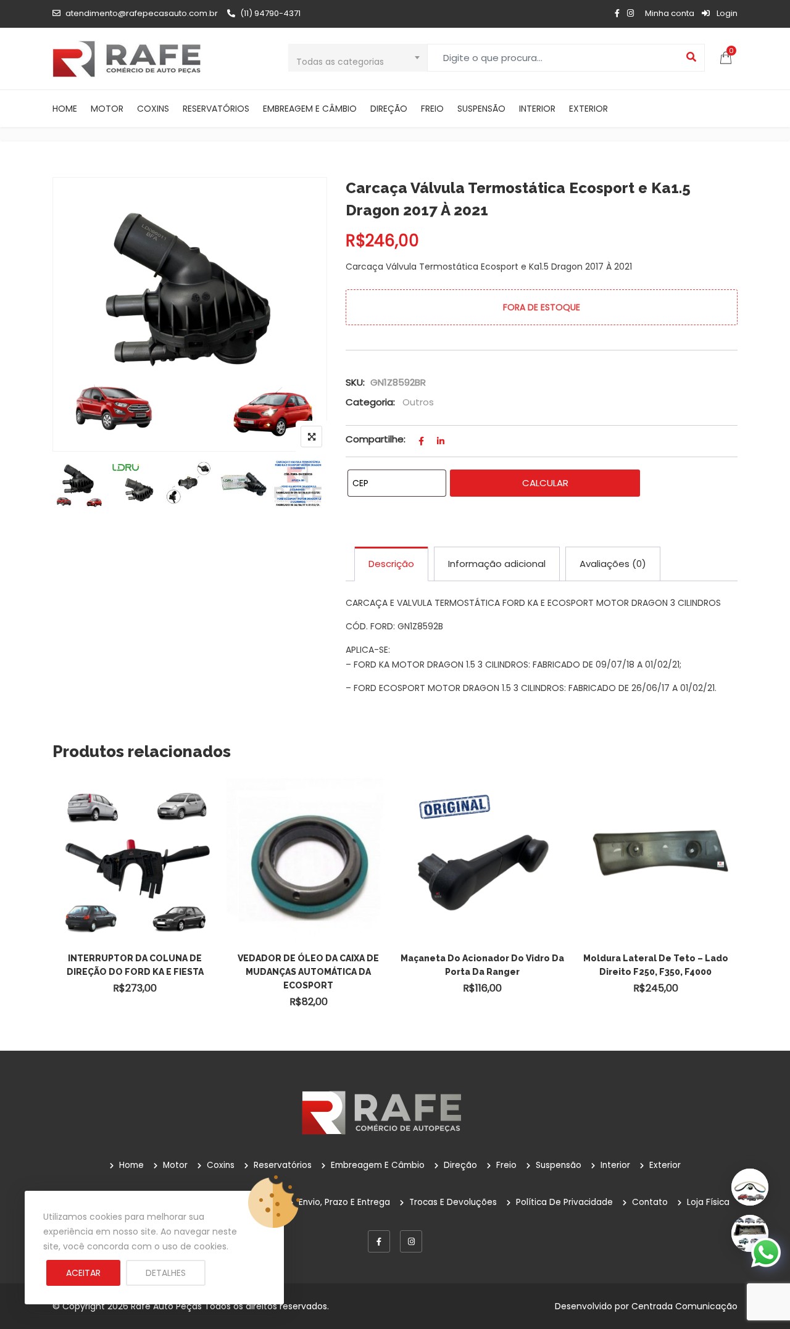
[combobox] (357, 58)
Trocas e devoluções (453, 1202)
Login (726, 13)
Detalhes (166, 1273)
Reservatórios (216, 108)
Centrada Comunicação (684, 1306)
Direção (388, 108)
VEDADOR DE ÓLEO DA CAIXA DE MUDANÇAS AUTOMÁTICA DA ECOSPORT (308, 971)
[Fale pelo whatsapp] (766, 1252)
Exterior (588, 108)
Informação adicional (497, 563)
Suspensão (481, 108)
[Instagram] (411, 1241)
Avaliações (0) (613, 563)
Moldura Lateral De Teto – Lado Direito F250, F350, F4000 (655, 965)
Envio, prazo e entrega (344, 1202)
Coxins (153, 108)
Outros (418, 401)
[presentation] (61, 907)
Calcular (545, 482)
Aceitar (83, 1273)
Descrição (391, 563)
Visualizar (140, 838)
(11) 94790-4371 (270, 13)
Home (64, 108)
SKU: (355, 382)
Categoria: (370, 401)
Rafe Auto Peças (166, 1306)
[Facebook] (379, 1241)
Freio (432, 108)
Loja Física (708, 1202)
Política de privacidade (564, 1202)
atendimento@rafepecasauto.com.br (141, 13)
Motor (107, 108)
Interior (537, 108)
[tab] (391, 564)
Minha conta (669, 13)
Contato (650, 1202)
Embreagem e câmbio (310, 108)
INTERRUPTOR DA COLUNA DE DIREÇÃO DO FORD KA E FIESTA (135, 965)
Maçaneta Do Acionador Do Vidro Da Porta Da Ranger (482, 965)
